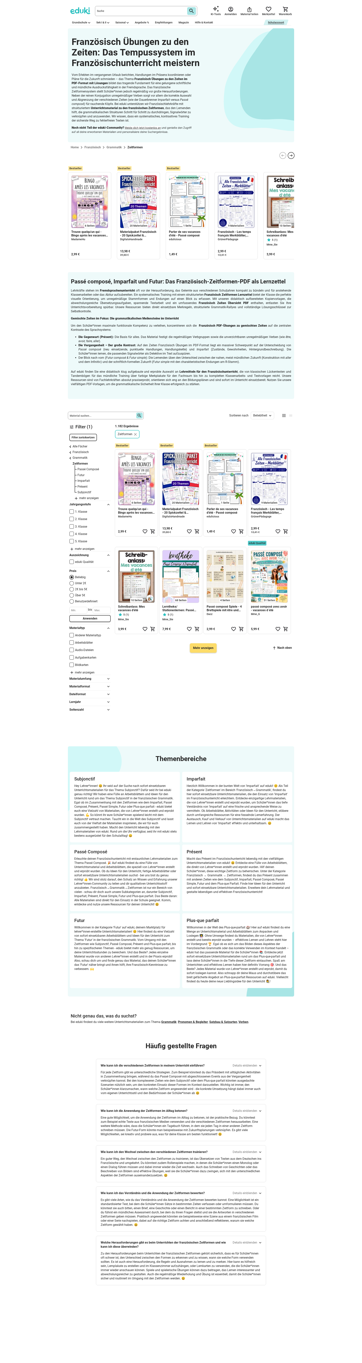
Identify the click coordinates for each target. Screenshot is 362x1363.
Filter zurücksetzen (83, 437)
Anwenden (90, 618)
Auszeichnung (79, 555)
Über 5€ (80, 595)
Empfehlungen (164, 22)
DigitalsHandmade (131, 239)
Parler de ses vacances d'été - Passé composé (184, 233)
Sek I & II (101, 22)
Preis (72, 571)
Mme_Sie (272, 244)
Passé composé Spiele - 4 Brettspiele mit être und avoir (224, 608)
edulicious (175, 239)
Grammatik (80, 457)
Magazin (184, 22)
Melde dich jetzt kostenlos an (143, 127)
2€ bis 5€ (81, 589)
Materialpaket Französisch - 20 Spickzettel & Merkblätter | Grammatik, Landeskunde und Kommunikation (138, 233)
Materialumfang (80, 678)
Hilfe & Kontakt (204, 22)
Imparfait (83, 481)
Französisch (81, 452)
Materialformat (79, 686)
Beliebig (80, 577)
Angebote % (142, 22)
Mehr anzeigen (203, 648)
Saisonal (120, 22)
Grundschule (79, 22)
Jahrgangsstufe (80, 504)
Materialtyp (77, 628)
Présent (82, 486)
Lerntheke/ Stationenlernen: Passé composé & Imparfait (178, 608)
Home (75, 147)
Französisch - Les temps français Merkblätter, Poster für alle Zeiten (234, 233)
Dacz (209, 614)
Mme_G (255, 614)
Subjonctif (84, 492)
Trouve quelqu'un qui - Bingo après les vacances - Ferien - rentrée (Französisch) (89, 233)
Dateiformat (77, 694)
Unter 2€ (80, 583)
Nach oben (284, 648)
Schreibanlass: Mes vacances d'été (280, 233)
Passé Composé (88, 469)
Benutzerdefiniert (86, 601)
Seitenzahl (76, 709)
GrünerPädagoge (228, 239)
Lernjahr (75, 702)
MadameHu (78, 239)
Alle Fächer (80, 446)
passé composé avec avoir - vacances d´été (269, 608)
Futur (80, 475)
